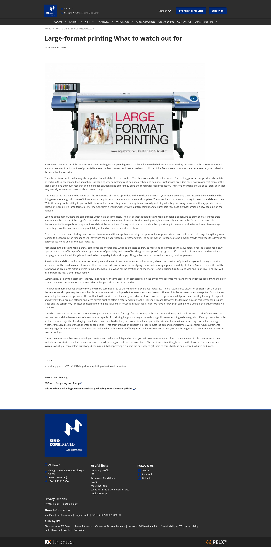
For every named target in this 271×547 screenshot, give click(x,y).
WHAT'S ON (123, 21)
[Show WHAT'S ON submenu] (131, 22)
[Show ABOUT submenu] (65, 22)
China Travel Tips (203, 21)
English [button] (163, 11)
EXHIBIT (73, 21)
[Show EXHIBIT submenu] (80, 22)
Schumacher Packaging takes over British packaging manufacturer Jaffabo (88, 388)
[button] (191, 10)
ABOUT (58, 21)
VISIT (88, 21)
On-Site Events (166, 21)
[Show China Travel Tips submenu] (215, 22)
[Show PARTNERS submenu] (111, 22)
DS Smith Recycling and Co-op (62, 383)
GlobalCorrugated (145, 21)
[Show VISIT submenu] (93, 22)
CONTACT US (184, 21)
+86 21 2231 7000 (58, 481)
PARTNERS (103, 21)
